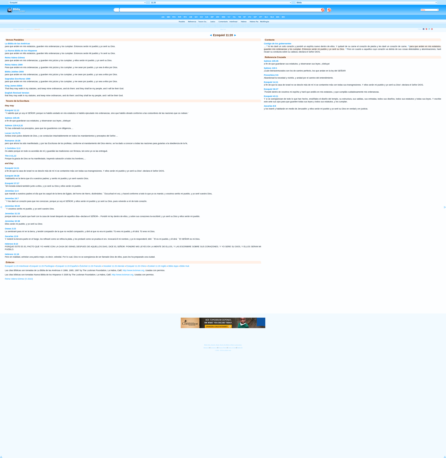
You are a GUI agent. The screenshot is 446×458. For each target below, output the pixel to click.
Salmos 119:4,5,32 (14, 125)
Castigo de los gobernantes (277, 43)
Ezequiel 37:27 (12, 183)
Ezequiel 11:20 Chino (136, 266)
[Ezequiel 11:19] (3, 212)
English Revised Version (17, 93)
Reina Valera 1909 (14, 65)
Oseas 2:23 (10, 228)
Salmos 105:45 (12, 118)
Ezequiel (21, 29)
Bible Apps (173, 266)
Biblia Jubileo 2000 (14, 72)
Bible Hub (184, 266)
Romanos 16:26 (12, 141)
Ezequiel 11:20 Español (67, 266)
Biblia (15, 29)
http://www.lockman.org (133, 270)
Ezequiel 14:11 (12, 168)
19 (266, 46)
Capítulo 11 (29, 29)
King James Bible (13, 86)
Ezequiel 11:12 (12, 110)
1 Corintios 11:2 (12, 148)
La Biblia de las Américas (17, 43)
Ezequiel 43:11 (271, 96)
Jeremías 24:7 (12, 198)
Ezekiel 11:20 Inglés (157, 266)
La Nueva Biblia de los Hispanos (21, 50)
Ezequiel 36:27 (271, 89)
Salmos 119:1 (270, 68)
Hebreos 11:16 (12, 254)
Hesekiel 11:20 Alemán (114, 266)
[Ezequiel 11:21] (443, 212)
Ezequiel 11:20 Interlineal (16, 266)
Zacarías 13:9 (11, 236)
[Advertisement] (223, 299)
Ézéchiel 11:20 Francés (90, 266)
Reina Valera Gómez (15, 57)
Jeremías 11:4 (12, 191)
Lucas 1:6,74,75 (12, 133)
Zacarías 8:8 (270, 106)
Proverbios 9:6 (271, 75)
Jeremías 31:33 (12, 213)
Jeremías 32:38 (12, 221)
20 (408, 46)
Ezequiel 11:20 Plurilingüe (42, 266)
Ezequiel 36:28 (12, 176)
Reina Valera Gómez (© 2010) (19, 279)
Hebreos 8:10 (11, 244)
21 (346, 48)
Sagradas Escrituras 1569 (17, 79)
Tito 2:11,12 (10, 156)
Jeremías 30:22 (12, 206)
